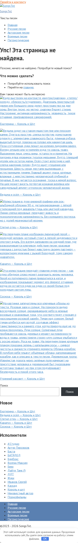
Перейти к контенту (13, 2)
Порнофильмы (17, 497)
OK (45, 538)
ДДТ (11, 474)
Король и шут (16, 489)
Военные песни (17, 36)
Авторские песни (18, 32)
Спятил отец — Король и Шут (19, 419)
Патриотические (18, 40)
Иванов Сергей (17, 482)
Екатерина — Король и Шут (17, 411)
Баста (11, 451)
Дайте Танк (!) (17, 470)
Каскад (12, 485)
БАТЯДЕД (14, 455)
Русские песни (17, 29)
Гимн (10, 466)
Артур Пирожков (18, 447)
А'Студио (13, 444)
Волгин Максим (17, 463)
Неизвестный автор (20, 493)
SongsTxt (6, 11)
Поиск (4, 385)
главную (28, 87)
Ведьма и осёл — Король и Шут (20, 415)
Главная (12, 25)
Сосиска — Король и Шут (16, 426)
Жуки (11, 478)
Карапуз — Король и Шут (16, 423)
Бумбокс (13, 459)
